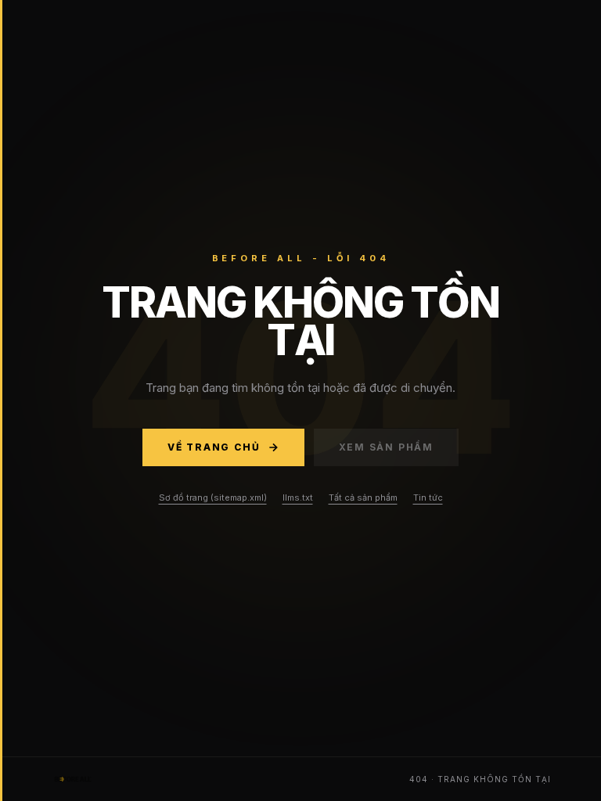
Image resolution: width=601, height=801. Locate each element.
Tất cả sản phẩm (363, 497)
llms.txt (298, 497)
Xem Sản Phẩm (386, 447)
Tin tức (428, 497)
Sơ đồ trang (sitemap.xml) (213, 497)
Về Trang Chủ (214, 447)
